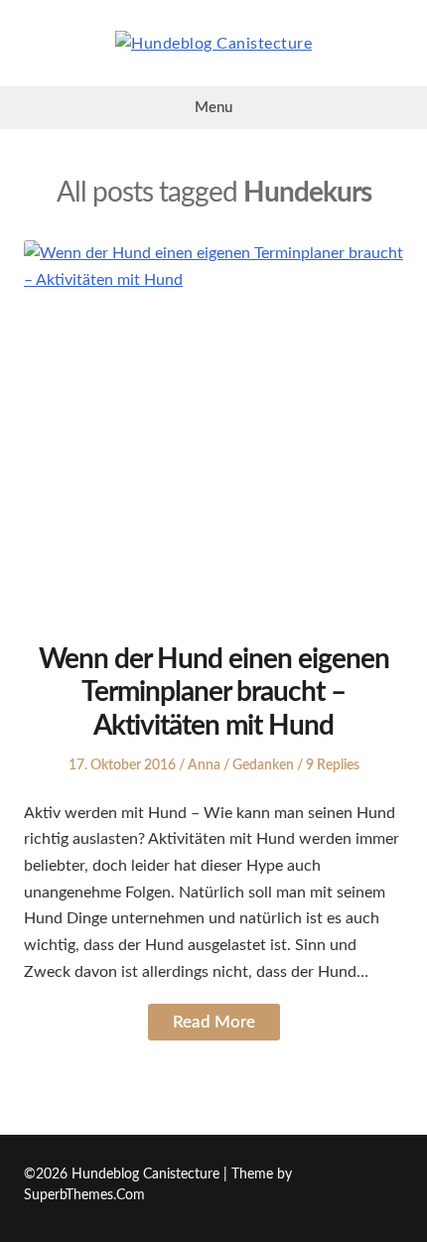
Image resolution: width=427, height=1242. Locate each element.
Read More (214, 1022)
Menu (213, 107)
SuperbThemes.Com (84, 1195)
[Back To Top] (397, 1175)
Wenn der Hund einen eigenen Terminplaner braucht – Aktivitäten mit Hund (214, 692)
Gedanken (263, 765)
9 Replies (332, 765)
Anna (204, 765)
